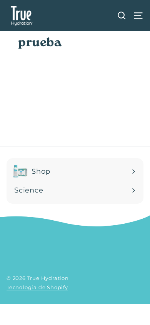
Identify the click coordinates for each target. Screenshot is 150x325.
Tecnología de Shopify (37, 287)
